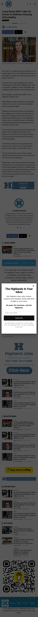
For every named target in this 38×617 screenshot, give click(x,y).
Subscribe (19, 318)
